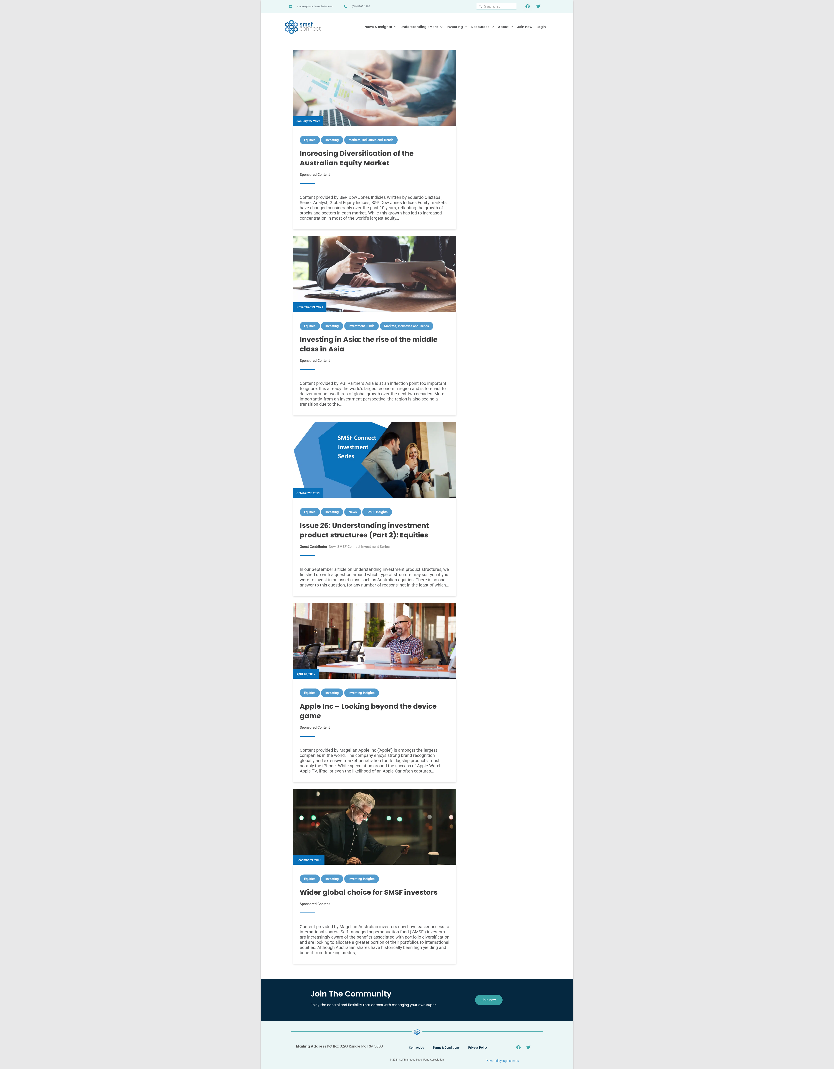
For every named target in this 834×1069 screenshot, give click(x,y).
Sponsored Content (315, 175)
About (503, 27)
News (353, 512)
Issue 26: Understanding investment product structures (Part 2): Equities (364, 530)
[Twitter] (538, 6)
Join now (524, 27)
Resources (480, 27)
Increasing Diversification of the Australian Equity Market (357, 158)
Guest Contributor (313, 547)
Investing (455, 27)
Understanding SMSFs (419, 27)
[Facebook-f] (527, 6)
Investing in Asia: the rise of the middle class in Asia (368, 344)
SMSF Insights (377, 512)
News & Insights (378, 27)
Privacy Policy (478, 1047)
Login (541, 27)
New (332, 547)
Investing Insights (362, 693)
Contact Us (416, 1047)
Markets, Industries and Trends (371, 140)
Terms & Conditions (446, 1047)
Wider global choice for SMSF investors (369, 892)
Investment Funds (361, 326)
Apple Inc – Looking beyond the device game (368, 711)
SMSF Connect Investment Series (363, 547)
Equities (310, 140)
